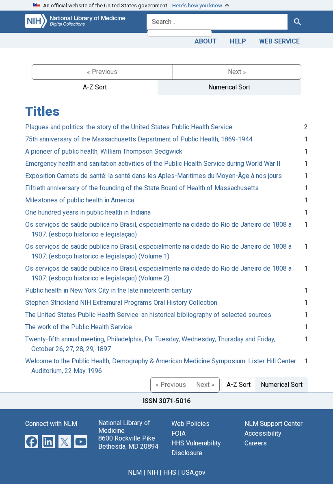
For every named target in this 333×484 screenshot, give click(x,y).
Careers (255, 443)
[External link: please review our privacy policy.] (31, 441)
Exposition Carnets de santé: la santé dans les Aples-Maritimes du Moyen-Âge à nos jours (153, 176)
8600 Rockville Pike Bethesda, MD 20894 (128, 442)
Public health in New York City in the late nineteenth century (108, 290)
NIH (152, 472)
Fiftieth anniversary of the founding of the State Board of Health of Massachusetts (142, 188)
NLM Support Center (273, 424)
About (206, 41)
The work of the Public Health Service (78, 327)
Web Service (279, 41)
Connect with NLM (51, 424)
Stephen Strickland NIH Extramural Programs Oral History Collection (121, 302)
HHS (169, 472)
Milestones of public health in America (79, 200)
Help (238, 41)
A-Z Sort (95, 87)
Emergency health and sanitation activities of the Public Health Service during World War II (153, 163)
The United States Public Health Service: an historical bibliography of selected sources (148, 315)
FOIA (178, 433)
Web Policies (190, 424)
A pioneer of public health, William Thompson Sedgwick (103, 151)
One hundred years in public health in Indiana (88, 212)
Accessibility (262, 433)
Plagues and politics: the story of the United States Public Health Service (128, 127)
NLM (135, 472)
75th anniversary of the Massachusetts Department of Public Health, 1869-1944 (139, 139)
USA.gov (193, 472)
